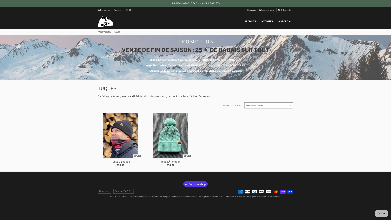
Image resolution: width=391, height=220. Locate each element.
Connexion (251, 10)
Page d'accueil (104, 32)
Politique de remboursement (184, 196)
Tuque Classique (120, 161)
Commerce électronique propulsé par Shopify (150, 196)
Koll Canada (122, 196)
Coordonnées (274, 196)
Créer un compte (266, 10)
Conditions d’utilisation (235, 196)
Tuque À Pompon (170, 161)
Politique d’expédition (256, 196)
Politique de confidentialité (210, 196)
